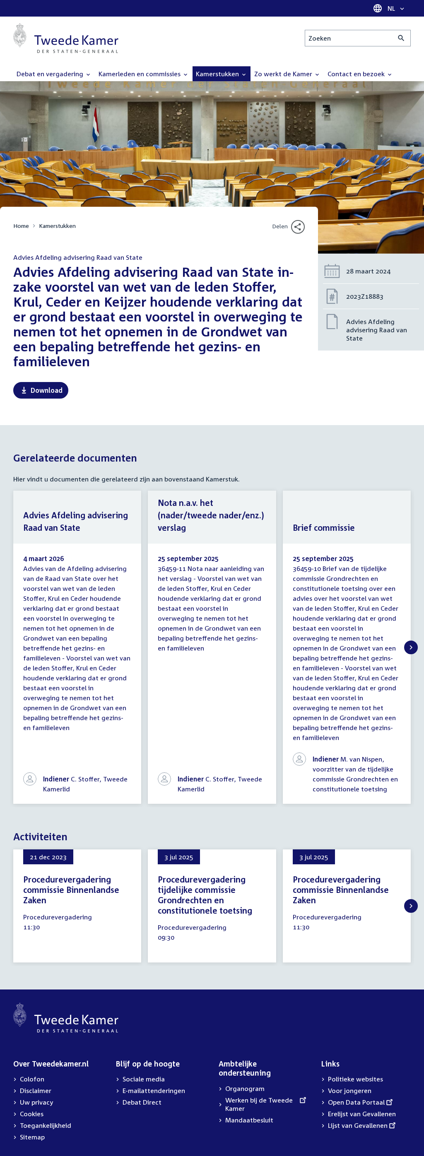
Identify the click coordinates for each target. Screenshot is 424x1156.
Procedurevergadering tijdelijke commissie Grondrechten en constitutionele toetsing (205, 894)
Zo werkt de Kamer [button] (284, 74)
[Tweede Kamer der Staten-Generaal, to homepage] (65, 38)
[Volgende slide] (411, 647)
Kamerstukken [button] (218, 74)
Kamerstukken (57, 225)
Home (21, 225)
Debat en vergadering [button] (51, 74)
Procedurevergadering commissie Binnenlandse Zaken (71, 889)
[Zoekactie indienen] (401, 38)
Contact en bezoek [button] (357, 74)
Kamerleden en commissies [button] (140, 74)
